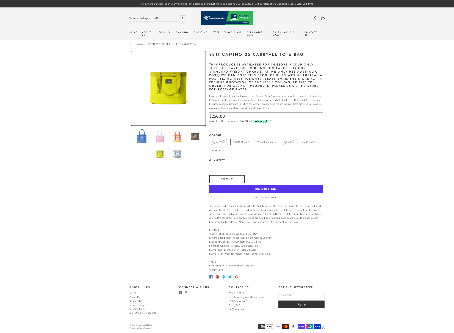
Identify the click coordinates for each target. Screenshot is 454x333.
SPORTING (201, 32)
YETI (216, 32)
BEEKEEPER (289, 141)
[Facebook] (211, 277)
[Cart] (323, 18)
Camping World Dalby (144, 325)
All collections (136, 44)
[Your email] (301, 295)
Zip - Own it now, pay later (142, 313)
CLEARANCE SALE (255, 33)
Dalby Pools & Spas (284, 33)
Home (133, 32)
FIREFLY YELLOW (241, 141)
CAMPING (182, 32)
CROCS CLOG (233, 32)
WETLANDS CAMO (266, 141)
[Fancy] (223, 277)
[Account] (315, 18)
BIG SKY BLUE (219, 141)
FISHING (164, 32)
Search (132, 293)
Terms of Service (137, 305)
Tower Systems (144, 328)
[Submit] (183, 18)
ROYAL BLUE (218, 150)
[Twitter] (230, 277)
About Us (146, 33)
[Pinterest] (217, 277)
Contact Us (310, 33)
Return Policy (136, 301)
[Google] (237, 277)
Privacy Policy (136, 297)
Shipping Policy (137, 309)
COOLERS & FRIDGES (159, 44)
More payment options (266, 197)
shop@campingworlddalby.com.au (246, 297)
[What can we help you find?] (154, 18)
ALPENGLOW (309, 141)
